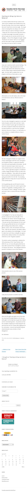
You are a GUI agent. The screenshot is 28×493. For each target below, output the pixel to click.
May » (23, 466)
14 (9, 461)
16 (16, 461)
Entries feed (4, 477)
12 (2, 461)
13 (5, 461)
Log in (3, 475)
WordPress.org (5, 481)
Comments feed (5, 479)
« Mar (3, 466)
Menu (14, 4)
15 (12, 461)
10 (19, 459)
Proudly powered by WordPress (8, 490)
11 (23, 459)
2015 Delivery (16, 338)
